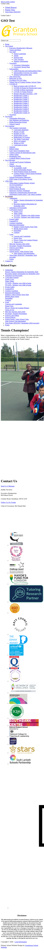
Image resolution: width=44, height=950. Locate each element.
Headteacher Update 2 (21, 97)
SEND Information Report (23, 170)
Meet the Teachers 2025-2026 (19, 244)
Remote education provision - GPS (25, 94)
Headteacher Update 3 (21, 99)
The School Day (15, 76)
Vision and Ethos (15, 50)
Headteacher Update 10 (22, 113)
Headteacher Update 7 (21, 107)
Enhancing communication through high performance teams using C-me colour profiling (25, 193)
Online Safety (14, 154)
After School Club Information (24, 253)
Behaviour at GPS (15, 78)
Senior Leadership (20, 54)
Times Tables (18, 213)
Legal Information (21, 942)
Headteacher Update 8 (21, 109)
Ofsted (11, 164)
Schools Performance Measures (20, 177)
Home (7, 44)
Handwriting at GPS (20, 135)
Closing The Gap (15, 187)
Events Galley (14, 219)
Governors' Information (21, 65)
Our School (9, 46)
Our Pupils (8, 116)
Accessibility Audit (20, 168)
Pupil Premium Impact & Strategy (25, 172)
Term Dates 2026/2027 (13, 12)
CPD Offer (9, 181)
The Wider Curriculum (21, 139)
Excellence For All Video (17, 80)
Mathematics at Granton (22, 137)
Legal (11, 234)
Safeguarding (13, 69)
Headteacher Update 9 (21, 111)
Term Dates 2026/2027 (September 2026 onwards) (22, 323)
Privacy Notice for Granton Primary (26, 240)
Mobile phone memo (21, 229)
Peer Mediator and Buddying (19, 120)
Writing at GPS (19, 143)
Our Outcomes (10, 160)
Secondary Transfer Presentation (20, 246)
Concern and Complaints (22, 236)
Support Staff (18, 57)
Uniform (16, 232)
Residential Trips (15, 156)
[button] (10, 15)
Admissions (13, 198)
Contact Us (9, 261)
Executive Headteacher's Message (20, 48)
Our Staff (12, 52)
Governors (13, 63)
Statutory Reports (15, 166)
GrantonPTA (13, 221)
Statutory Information (21, 61)
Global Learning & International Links (22, 153)
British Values (14, 149)
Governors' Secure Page (22, 67)
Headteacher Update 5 (21, 103)
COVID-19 (13, 84)
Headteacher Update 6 (21, 105)
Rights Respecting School (18, 122)
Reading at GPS (19, 133)
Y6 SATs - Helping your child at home (27, 217)
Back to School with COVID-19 (25, 86)
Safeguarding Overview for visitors (25, 73)
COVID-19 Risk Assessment (23, 90)
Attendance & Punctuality (18, 208)
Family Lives (18, 211)
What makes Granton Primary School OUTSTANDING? (22, 184)
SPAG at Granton (20, 141)
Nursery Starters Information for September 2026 (21, 272)
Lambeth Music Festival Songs (19, 158)
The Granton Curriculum (17, 128)
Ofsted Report (11, 7)
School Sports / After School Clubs (21, 251)
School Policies (14, 249)
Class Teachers (19, 59)
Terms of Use (18, 242)
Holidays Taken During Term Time (25, 227)
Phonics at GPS (19, 132)
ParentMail (17, 230)
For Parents (9, 196)
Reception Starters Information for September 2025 (22, 274)
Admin (16, 56)
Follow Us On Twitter (8, 502)
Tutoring (12, 147)
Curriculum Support (16, 210)
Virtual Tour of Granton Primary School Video (25, 82)
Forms (11, 259)
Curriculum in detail (20, 145)
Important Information (16, 225)
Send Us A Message (7, 486)
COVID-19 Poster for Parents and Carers (27, 88)
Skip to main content (8, 2)
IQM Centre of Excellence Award (20, 179)
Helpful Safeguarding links (23, 75)
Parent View (10, 10)
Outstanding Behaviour (17, 118)
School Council (14, 124)
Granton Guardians (15, 223)
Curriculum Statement (21, 130)
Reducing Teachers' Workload (19, 191)
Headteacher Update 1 (21, 95)
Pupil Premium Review (17, 189)
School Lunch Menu (16, 248)
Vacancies (12, 114)
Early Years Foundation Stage (19, 151)
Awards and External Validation (20, 162)
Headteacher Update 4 (21, 101)
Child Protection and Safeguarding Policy (28, 71)
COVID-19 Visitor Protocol (23, 92)
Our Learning (9, 126)
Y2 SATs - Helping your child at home (27, 215)
